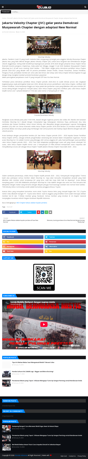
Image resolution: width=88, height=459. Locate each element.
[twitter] (65, 237)
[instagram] (22, 246)
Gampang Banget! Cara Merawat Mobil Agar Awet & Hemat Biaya (35, 426)
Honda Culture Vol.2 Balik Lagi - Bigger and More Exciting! (32, 371)
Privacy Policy (82, 456)
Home (4, 18)
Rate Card (64, 456)
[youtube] (22, 251)
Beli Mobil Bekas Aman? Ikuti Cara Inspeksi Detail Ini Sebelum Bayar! (36, 444)
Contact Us (72, 456)
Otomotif (10, 18)
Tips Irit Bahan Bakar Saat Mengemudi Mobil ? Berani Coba (33, 362)
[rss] (22, 242)
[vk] (65, 246)
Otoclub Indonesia (9, 32)
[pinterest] (65, 242)
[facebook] (22, 237)
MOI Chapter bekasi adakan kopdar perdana (31, 203)
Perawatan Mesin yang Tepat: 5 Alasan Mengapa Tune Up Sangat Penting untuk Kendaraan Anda (47, 381)
